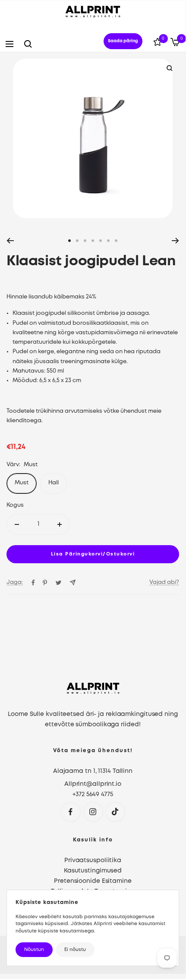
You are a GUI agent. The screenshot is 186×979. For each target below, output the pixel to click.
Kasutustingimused (93, 870)
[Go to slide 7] (116, 240)
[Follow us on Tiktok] (115, 812)
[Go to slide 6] (108, 240)
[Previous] (10, 241)
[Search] (28, 44)
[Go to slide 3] (85, 240)
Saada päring (123, 41)
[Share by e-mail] (73, 582)
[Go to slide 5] (100, 240)
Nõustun (34, 950)
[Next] (175, 241)
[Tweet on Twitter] (58, 583)
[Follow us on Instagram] (93, 812)
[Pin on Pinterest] (45, 583)
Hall (53, 482)
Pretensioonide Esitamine (93, 881)
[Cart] (175, 44)
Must (21, 482)
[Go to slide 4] (92, 240)
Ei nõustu (75, 950)
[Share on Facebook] (33, 583)
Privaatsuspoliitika (92, 860)
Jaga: (14, 582)
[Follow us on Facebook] (70, 812)
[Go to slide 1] (69, 240)
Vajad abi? (164, 582)
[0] (157, 44)
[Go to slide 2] (77, 240)
